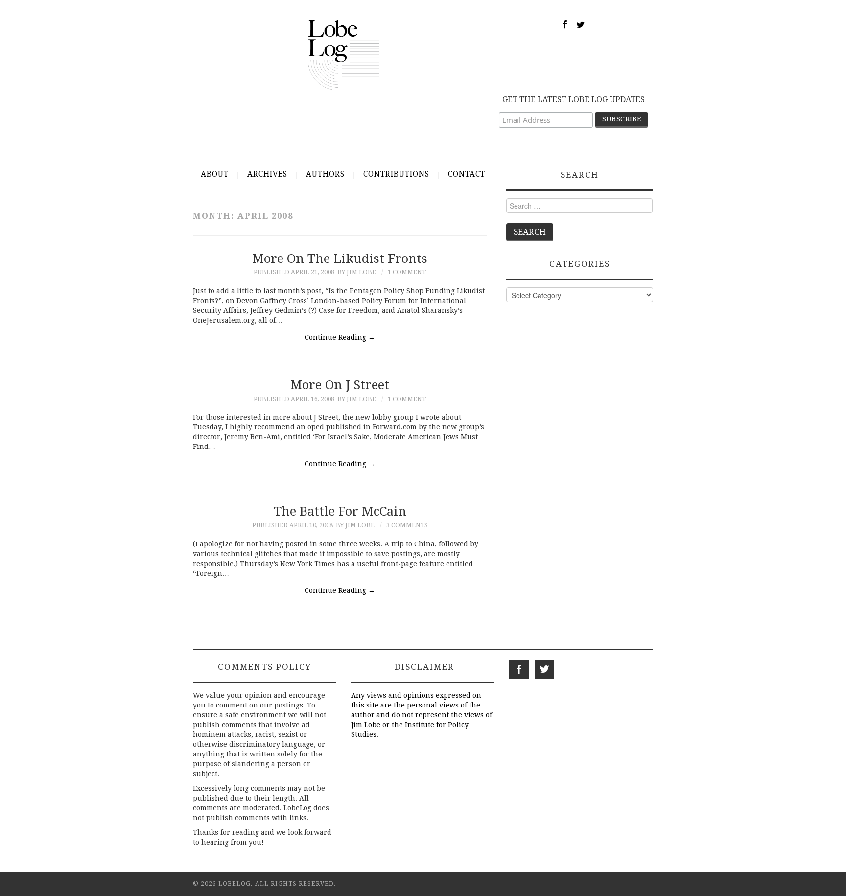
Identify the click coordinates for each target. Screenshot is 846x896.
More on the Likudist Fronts (339, 258)
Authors (325, 174)
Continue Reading (340, 337)
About (215, 174)
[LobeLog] (343, 54)
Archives (267, 174)
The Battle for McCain (340, 511)
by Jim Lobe (356, 272)
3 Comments (407, 525)
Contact (466, 174)
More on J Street (339, 384)
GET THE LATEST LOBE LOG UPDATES (573, 99)
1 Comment (407, 272)
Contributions (396, 174)
